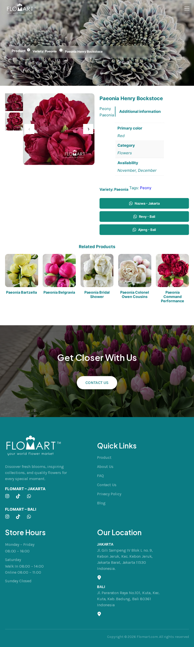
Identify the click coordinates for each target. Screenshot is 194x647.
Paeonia (51, 51)
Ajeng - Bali (147, 230)
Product (19, 51)
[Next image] (88, 129)
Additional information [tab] (140, 111)
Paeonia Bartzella (21, 292)
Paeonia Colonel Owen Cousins (134, 294)
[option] (14, 122)
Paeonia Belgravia (59, 292)
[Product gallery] (58, 129)
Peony (145, 187)
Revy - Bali (147, 216)
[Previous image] (29, 129)
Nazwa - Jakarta (147, 203)
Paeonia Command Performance (172, 296)
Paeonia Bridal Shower (97, 294)
